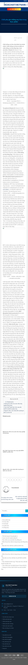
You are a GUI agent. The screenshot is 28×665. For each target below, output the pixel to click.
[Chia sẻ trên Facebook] (10, 480)
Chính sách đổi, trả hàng (8, 623)
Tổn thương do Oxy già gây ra (10, 536)
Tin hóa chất (5, 521)
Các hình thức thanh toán (8, 617)
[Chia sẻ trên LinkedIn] (20, 480)
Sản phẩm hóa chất (7, 635)
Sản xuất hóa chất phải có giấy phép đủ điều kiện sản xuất (21, 498)
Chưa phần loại (6, 520)
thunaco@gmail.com (8, 603)
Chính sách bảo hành (7, 619)
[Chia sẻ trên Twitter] (12, 480)
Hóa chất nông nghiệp (7, 637)
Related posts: (9, 401)
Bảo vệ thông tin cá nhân (8, 628)
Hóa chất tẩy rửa (6, 643)
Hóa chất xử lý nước (7, 646)
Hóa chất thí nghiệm (7, 639)
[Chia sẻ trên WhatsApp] (7, 480)
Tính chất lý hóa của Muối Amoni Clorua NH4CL (14, 565)
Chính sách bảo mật (7, 621)
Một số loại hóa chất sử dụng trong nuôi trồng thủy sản (14, 542)
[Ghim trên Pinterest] (18, 480)
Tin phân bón (5, 525)
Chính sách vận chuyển (8, 625)
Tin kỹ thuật (5, 523)
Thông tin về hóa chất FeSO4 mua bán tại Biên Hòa (13, 568)
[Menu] (2, 4)
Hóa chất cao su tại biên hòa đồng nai (11, 540)
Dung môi (5, 648)
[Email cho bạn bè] (15, 480)
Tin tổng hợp (5, 527)
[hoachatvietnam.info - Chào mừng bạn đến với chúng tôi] (15, 4)
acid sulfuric (6, 189)
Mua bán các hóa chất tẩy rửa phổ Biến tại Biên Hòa (13, 558)
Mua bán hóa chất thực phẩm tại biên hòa (12, 545)
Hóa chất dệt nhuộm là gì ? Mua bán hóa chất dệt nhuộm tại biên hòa (14, 562)
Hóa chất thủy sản (7, 641)
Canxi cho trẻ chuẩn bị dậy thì (9, 538)
